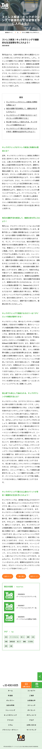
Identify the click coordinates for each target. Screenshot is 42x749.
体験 (6, 641)
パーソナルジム (14, 637)
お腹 (11, 646)
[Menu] (37, 6)
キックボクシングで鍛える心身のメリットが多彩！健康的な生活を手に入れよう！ (21, 130)
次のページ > (34, 576)
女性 (33, 637)
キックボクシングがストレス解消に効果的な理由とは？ (21, 103)
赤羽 (6, 637)
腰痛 (24, 641)
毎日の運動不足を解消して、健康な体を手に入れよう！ (21, 110)
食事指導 (12, 641)
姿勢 (6, 646)
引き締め (30, 641)
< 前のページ (8, 576)
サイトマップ (31, 730)
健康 (28, 637)
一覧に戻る (21, 576)
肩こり (19, 641)
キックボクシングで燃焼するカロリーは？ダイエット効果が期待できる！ (21, 116)
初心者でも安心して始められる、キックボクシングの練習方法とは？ (21, 123)
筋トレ (22, 637)
